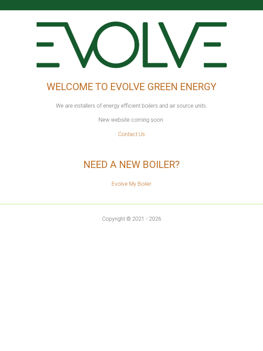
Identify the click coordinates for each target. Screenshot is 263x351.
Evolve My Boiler (131, 184)
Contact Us (131, 134)
